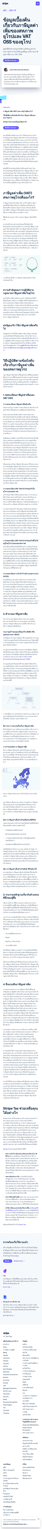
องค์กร (25, 1344)
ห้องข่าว (25, 1473)
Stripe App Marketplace (31, 1425)
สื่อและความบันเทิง (29, 1404)
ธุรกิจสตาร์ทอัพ (27, 1347)
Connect (6, 1363)
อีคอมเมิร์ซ (26, 1355)
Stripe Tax (7, 1149)
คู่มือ (5, 10)
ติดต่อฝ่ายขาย (18, 1261)
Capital (5, 1355)
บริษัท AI (25, 1385)
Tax (4, 1408)
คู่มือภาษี (12, 10)
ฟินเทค (25, 1390)
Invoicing (6, 1380)
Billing (5, 1352)
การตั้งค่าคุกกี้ (7, 1499)
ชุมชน (5, 1476)
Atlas (5, 1347)
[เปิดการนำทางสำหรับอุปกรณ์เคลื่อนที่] (38, 4)
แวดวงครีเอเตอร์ (28, 1387)
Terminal (6, 1410)
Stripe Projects (28, 1457)
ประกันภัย (26, 1401)
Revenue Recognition (10, 1402)
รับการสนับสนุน (8, 1510)
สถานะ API (26, 1446)
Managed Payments (10, 1388)
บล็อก (5, 1473)
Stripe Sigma (7, 1405)
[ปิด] (38, 1519)
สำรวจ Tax (6, 1287)
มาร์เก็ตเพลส (27, 1374)
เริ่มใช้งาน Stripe (10, 60)
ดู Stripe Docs (8, 1315)
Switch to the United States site (14, 1524)
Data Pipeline (7, 1369)
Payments (6, 1394)
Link (4, 1385)
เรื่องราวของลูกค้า (9, 1470)
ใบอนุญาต (6, 1494)
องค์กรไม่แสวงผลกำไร (30, 1406)
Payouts (6, 1397)
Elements (6, 1372)
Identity (5, 1377)
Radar (5, 1399)
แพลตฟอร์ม (26, 1379)
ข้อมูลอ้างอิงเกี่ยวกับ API (30, 1443)
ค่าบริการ (6, 1344)
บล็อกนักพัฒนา (27, 1459)
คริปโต (5, 1366)
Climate (5, 1361)
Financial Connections (10, 1374)
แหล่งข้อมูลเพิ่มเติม (9, 1502)
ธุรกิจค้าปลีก (27, 1415)
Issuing (5, 1383)
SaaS (24, 1382)
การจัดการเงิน (27, 1376)
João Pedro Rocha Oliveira (19, 70)
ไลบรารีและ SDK (28, 1454)
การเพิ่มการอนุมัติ (9, 1350)
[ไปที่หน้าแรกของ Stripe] (5, 1333)
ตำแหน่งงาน (27, 1470)
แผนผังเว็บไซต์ (8, 1496)
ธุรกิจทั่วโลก (26, 1368)
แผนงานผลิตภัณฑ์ (28, 1467)
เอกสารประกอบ (28, 1441)
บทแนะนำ (6, 107)
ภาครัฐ (25, 1412)
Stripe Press (27, 1476)
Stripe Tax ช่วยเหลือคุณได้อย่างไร (15, 122)
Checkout (6, 1358)
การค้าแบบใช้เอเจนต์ (29, 1350)
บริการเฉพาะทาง (28, 1409)
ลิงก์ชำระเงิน (7, 1391)
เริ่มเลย (7, 1261)
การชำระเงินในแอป (29, 1371)
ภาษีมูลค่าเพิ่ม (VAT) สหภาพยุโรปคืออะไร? (18, 111)
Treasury (6, 1413)
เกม (24, 1393)
